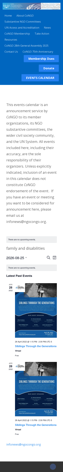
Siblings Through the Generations (36, 346)
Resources (11, 39)
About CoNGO (25, 15)
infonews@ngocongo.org (23, 444)
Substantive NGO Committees (23, 21)
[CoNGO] (31, 10)
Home (8, 15)
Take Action (42, 33)
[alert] (31, 239)
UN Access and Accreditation (22, 27)
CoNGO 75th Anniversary (38, 51)
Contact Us (11, 51)
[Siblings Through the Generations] (36, 310)
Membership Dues (41, 59)
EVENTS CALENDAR (40, 78)
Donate (48, 68)
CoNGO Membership (17, 33)
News (47, 27)
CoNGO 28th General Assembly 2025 (26, 45)
